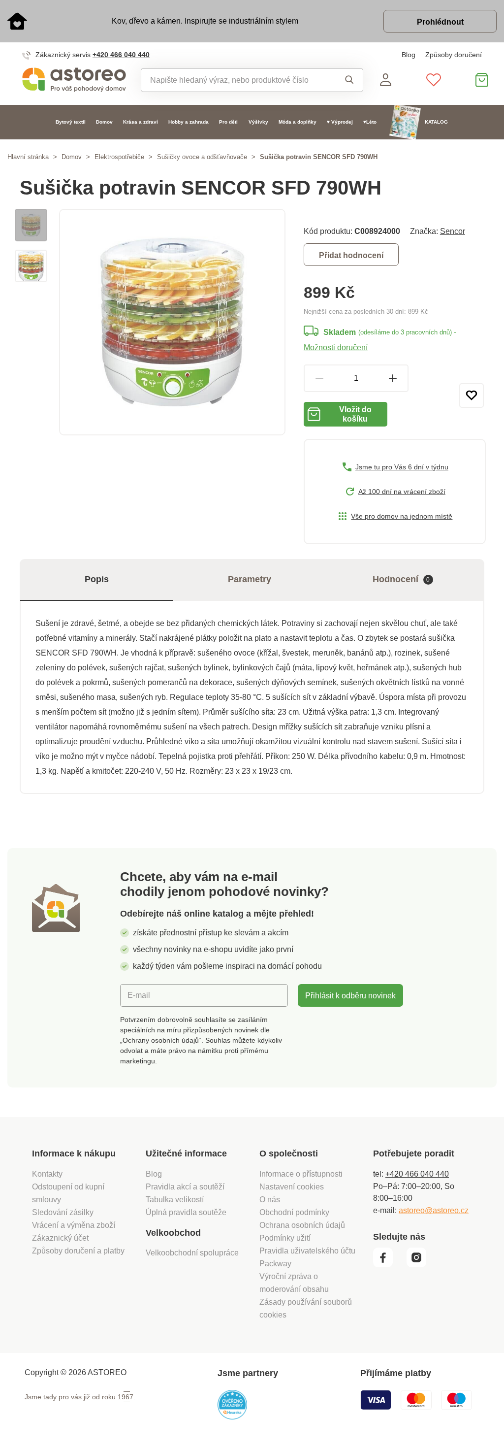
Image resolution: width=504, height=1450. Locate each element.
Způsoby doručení (453, 55)
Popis (97, 579)
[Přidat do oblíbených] (471, 395)
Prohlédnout (440, 21)
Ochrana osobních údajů (302, 1224)
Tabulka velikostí (175, 1199)
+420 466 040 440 (121, 55)
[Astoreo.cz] (74, 79)
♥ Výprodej (340, 122)
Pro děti (228, 122)
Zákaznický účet (60, 1237)
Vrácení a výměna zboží (73, 1224)
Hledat (346, 79)
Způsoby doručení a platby (78, 1250)
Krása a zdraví (140, 122)
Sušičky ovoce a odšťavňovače (202, 157)
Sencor (452, 231)
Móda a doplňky (297, 122)
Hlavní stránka (28, 157)
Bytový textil (71, 122)
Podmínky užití (285, 1237)
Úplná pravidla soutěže (186, 1212)
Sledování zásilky (63, 1212)
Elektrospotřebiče (119, 157)
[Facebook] (389, 1265)
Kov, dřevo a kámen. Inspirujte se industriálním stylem (205, 20)
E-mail (138, 994)
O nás (269, 1199)
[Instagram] (420, 1265)
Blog (408, 55)
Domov (104, 122)
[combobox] (235, 79)
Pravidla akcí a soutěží (185, 1186)
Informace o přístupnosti (301, 1173)
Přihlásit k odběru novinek (350, 995)
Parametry (249, 579)
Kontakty (47, 1173)
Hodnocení (401, 579)
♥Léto (370, 122)
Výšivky (258, 122)
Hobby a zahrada (188, 122)
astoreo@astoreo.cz (434, 1210)
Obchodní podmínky (294, 1212)
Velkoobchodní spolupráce (192, 1252)
